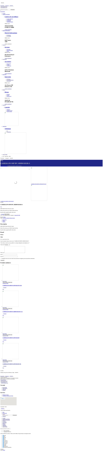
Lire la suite (5, 281)
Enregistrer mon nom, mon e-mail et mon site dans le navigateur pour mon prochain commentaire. (18, 258)
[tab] (53, 219)
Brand (4, 220)
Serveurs (7, 47)
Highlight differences (7, 431)
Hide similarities (6, 430)
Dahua (4, 217)
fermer (4, 450)
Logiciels (7, 107)
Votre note (2, 244)
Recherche (12, 9)
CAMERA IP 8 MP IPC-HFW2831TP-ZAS (12, 285)
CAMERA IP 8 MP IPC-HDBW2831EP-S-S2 (13, 311)
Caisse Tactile (5, 426)
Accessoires (8, 61)
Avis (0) (4, 221)
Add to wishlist (7, 214)
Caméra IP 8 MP (17, 215)
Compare (2, 214)
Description (4, 219)
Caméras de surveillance (11, 16)
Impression (8, 77)
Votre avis (2, 252)
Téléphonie (8, 128)
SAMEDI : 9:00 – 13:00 (9, 1)
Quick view (10, 282)
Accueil (4, 418)
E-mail (2, 256)
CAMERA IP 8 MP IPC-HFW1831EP (11, 337)
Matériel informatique (11, 33)
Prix (1, 206)
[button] (8, 29)
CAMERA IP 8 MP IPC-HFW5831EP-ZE (12, 364)
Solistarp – (3, 408)
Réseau (7, 92)
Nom (1, 254)
